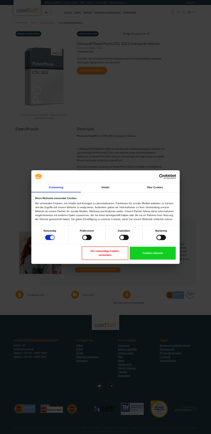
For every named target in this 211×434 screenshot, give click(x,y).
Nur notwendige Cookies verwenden (105, 253)
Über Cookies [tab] (155, 187)
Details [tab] (106, 187)
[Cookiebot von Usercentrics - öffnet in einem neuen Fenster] (161, 176)
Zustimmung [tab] (56, 187)
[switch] (87, 237)
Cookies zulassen (153, 253)
